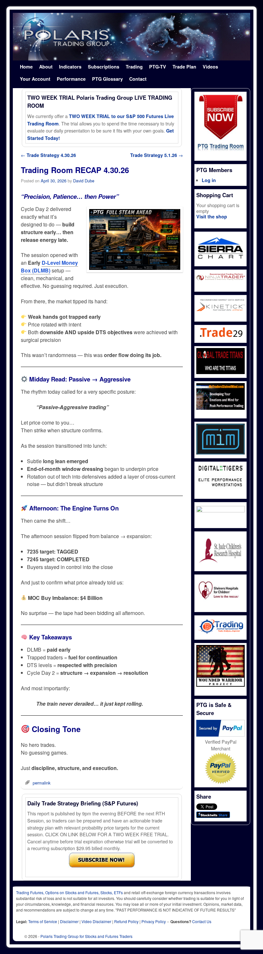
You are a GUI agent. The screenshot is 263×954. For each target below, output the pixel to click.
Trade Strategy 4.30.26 (48, 155)
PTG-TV (157, 66)
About (46, 66)
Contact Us (201, 921)
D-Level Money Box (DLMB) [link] (49, 266)
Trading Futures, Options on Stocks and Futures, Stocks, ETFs (69, 892)
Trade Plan (184, 66)
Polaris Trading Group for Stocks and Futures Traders (86, 936)
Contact (138, 79)
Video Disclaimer (96, 921)
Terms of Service (42, 921)
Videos (210, 66)
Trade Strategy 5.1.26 (156, 155)
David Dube (83, 181)
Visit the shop (211, 216)
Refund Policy (126, 921)
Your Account (35, 79)
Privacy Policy (153, 921)
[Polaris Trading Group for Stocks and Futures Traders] (131, 36)
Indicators (70, 66)
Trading (134, 66)
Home (26, 66)
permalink (41, 783)
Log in (209, 180)
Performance (71, 79)
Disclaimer (69, 921)
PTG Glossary (107, 79)
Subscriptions (103, 66)
